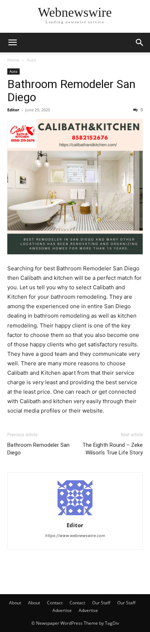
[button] (12, 42)
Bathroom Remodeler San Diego (71, 90)
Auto (31, 60)
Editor (13, 109)
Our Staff (101, 603)
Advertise (62, 610)
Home (13, 60)
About (15, 603)
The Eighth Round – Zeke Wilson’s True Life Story (112, 449)
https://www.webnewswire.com (75, 535)
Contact (55, 603)
